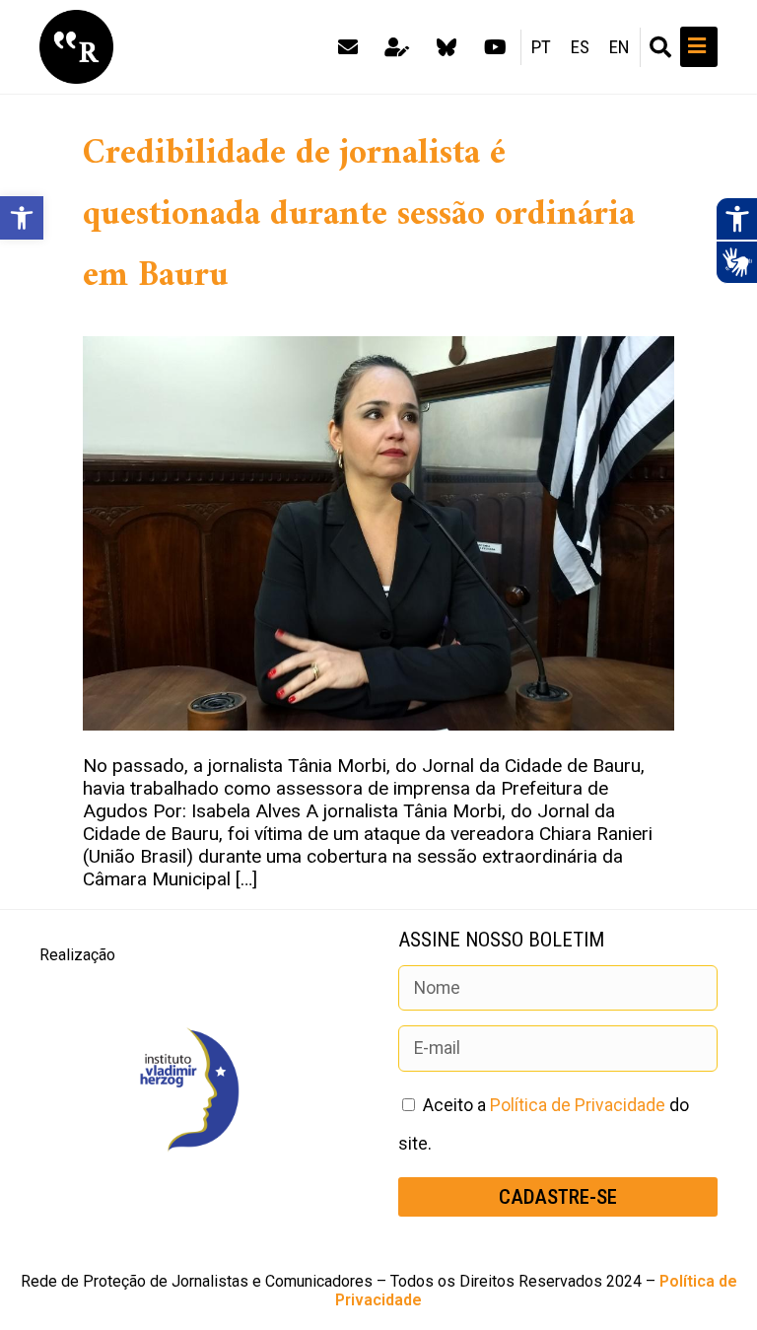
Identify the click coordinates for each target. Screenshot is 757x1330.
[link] (21, 218)
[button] (660, 47)
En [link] (619, 47)
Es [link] (580, 47)
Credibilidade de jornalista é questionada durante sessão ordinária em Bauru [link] (359, 215)
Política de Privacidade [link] (577, 1105)
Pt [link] (541, 47)
